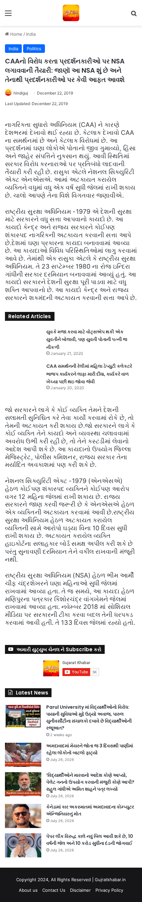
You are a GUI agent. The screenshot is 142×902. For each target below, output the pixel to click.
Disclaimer (80, 890)
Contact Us (53, 890)
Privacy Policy (109, 890)
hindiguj (21, 93)
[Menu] (8, 15)
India (31, 34)
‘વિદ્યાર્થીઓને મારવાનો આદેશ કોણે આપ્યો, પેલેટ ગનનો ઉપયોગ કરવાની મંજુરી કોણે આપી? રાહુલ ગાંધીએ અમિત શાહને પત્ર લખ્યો (90, 782)
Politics (34, 48)
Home (15, 34)
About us (28, 890)
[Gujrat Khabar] (71, 13)
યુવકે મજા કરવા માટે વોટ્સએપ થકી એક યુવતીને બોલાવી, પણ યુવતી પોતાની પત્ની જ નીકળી (86, 339)
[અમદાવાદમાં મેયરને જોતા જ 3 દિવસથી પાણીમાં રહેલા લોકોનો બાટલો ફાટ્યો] (23, 754)
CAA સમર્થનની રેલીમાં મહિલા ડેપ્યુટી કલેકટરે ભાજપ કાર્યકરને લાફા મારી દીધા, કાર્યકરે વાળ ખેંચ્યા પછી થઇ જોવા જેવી (89, 374)
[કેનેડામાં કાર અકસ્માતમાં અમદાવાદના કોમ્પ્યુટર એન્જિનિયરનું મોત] (23, 816)
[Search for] (133, 15)
